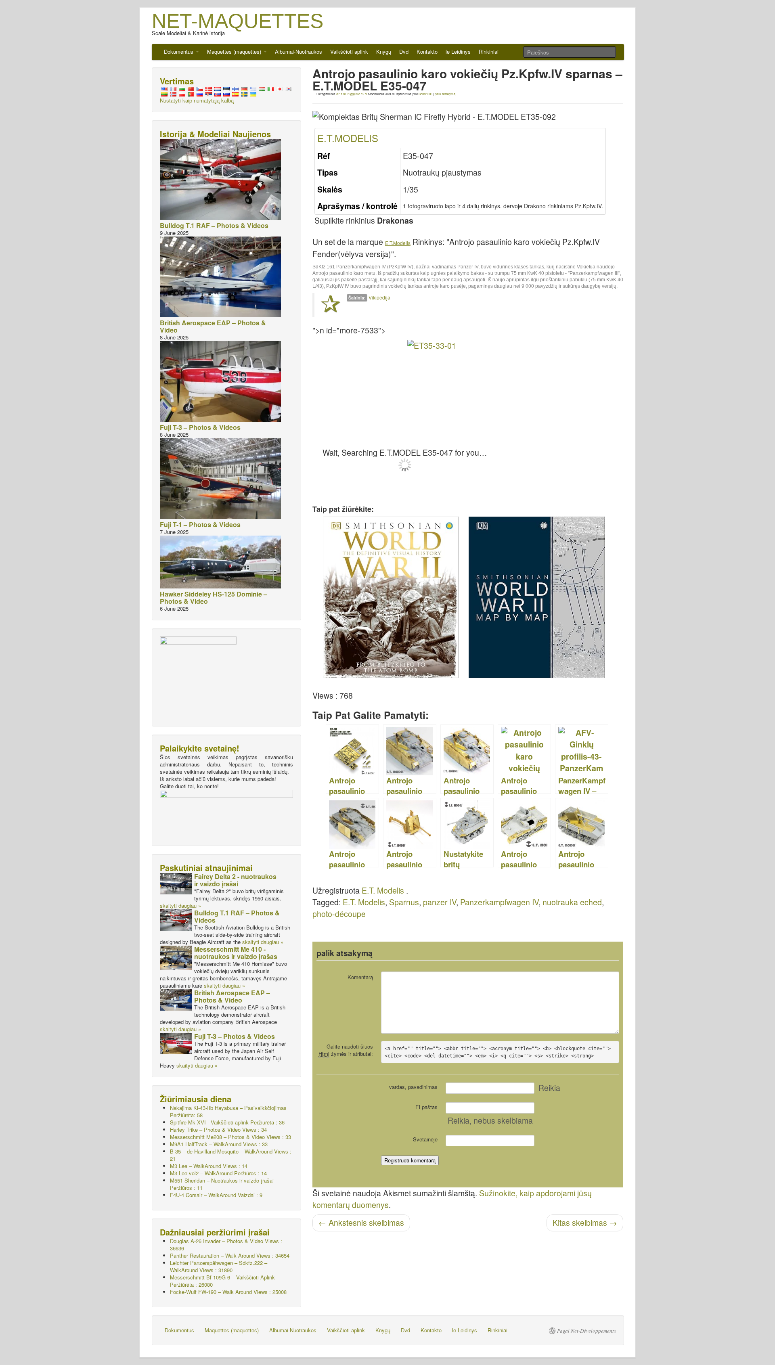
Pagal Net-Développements (586, 1330)
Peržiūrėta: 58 (228, 1111)
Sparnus (404, 902)
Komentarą (360, 977)
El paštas (426, 1107)
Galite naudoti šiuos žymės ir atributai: (345, 1050)
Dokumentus (179, 51)
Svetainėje (425, 1139)
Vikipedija (379, 297)
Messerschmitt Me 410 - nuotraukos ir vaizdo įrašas (235, 952)
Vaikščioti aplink (349, 51)
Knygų (383, 51)
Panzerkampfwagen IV (499, 902)
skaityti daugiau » (180, 905)
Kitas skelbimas (585, 1222)
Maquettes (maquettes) (235, 51)
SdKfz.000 (425, 94)
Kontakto (427, 51)
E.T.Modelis (398, 242)
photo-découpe (339, 913)
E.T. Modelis (383, 890)
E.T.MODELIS (347, 138)
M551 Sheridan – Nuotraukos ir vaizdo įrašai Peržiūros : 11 (222, 1184)
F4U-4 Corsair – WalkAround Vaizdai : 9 (216, 1195)
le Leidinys (458, 51)
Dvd (403, 51)
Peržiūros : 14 (218, 1173)
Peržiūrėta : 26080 (222, 1280)
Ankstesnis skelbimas (361, 1222)
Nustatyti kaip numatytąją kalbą (197, 100)
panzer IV (439, 902)
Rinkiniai (489, 51)
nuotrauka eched (572, 902)
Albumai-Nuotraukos (298, 51)
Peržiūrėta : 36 (227, 1122)
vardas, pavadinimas (413, 1087)
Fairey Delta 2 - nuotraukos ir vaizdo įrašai (235, 880)
